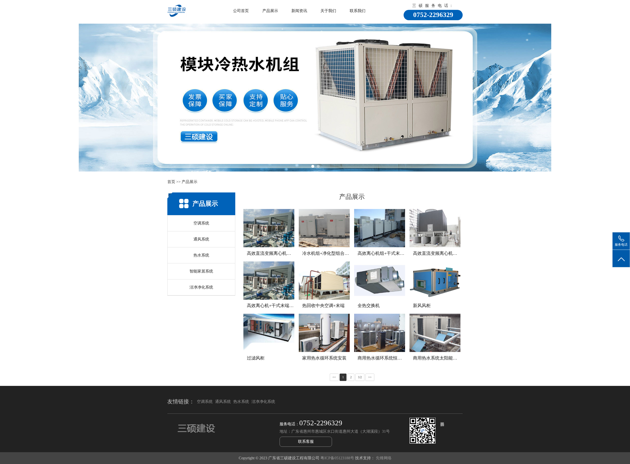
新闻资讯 (299, 11)
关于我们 (328, 11)
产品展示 (270, 11)
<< (334, 377)
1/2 (360, 377)
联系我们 (357, 11)
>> (370, 377)
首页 (171, 182)
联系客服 (306, 441)
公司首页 (241, 11)
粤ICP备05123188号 (337, 458)
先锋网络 (384, 458)
